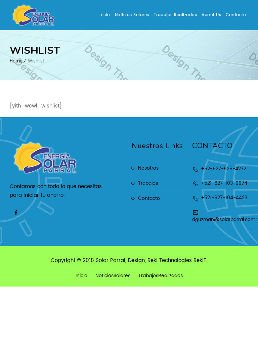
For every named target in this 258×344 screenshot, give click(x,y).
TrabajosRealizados (160, 276)
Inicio (104, 15)
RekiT (200, 260)
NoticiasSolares (112, 276)
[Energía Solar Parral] (33, 15)
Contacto (236, 15)
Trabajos (148, 183)
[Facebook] (16, 213)
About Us (211, 15)
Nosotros (148, 168)
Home (16, 61)
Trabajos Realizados (175, 15)
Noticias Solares (132, 15)
